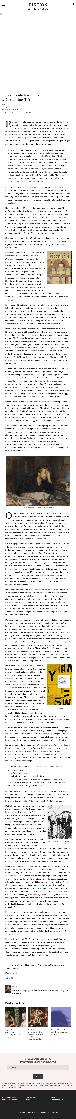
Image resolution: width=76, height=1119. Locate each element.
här (13, 965)
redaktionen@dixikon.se (56, 1099)
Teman (36, 9)
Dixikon (38, 5)
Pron (37, 351)
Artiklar (30, 9)
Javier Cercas (34, 217)
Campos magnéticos (37, 894)
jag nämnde (32, 861)
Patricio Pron (60, 217)
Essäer (3, 104)
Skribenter (44, 9)
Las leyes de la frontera (24, 347)
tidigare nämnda (31, 402)
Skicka (38, 1076)
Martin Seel (10, 678)
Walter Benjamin (45, 590)
